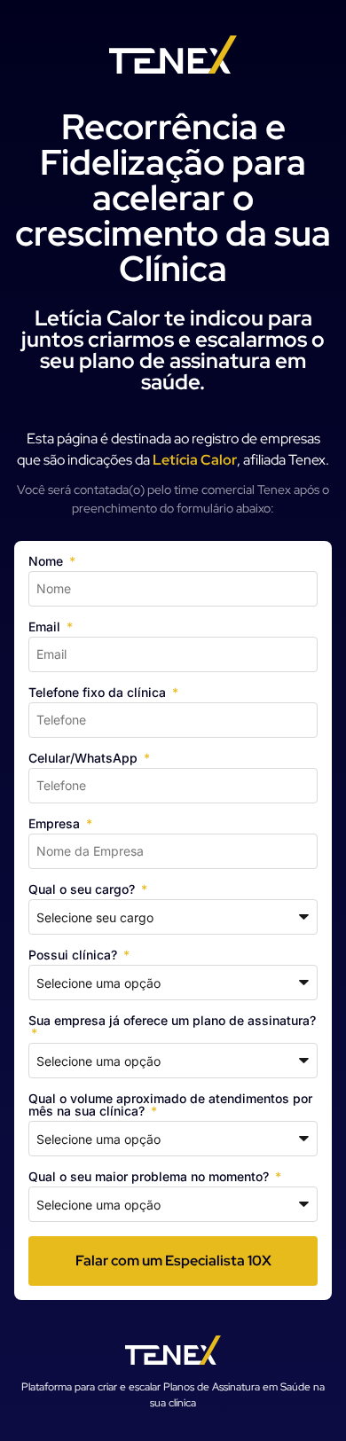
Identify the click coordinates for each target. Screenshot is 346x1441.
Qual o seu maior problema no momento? (150, 1177)
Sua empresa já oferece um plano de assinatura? (172, 1021)
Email (46, 627)
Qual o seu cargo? (83, 890)
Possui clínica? (74, 955)
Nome (47, 561)
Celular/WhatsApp (84, 758)
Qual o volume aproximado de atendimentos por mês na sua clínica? (170, 1105)
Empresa (55, 824)
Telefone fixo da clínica (98, 693)
